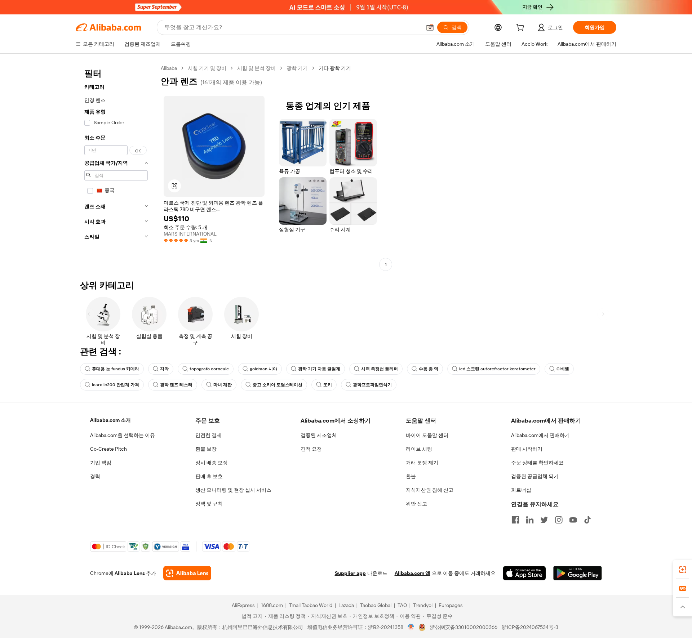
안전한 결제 (208, 435)
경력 (95, 476)
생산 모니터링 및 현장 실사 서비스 (233, 490)
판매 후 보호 (209, 476)
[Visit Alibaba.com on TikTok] (587, 520)
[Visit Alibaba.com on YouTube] (573, 520)
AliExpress (243, 605)
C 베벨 (562, 368)
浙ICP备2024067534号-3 (530, 627)
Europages (451, 605)
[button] (430, 27)
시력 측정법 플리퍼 (379, 368)
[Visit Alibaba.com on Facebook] (515, 520)
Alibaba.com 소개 (110, 420)
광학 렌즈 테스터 (176, 384)
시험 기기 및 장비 (207, 68)
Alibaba (169, 68)
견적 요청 (311, 449)
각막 (164, 368)
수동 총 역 (428, 368)
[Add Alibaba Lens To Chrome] (187, 573)
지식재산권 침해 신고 (429, 490)
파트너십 (521, 490)
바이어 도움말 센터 (427, 435)
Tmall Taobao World (310, 605)
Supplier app (350, 573)
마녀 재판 (222, 384)
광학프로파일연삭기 (372, 384)
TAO (402, 605)
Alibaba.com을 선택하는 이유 (122, 435)
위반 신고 (416, 504)
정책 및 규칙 (209, 504)
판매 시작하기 (526, 449)
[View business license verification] (411, 627)
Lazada (346, 605)
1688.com (272, 605)
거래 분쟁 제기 (422, 462)
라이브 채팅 (419, 449)
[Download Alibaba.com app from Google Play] (577, 573)
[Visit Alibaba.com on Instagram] (558, 520)
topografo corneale (209, 368)
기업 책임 (100, 462)
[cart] (521, 28)
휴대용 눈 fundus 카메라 (115, 368)
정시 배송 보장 (211, 462)
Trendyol (422, 605)
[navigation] (116, 167)
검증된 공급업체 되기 (535, 476)
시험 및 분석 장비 (256, 68)
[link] (682, 569)
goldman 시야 (263, 368)
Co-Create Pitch (108, 449)
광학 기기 (297, 68)
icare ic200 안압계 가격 (115, 384)
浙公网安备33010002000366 (463, 627)
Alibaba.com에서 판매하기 (540, 435)
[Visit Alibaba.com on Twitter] (544, 520)
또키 (327, 384)
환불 (411, 476)
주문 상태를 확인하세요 (537, 462)
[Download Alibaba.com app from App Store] (524, 573)
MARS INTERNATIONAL (190, 234)
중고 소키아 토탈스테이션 (277, 384)
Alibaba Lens (130, 573)
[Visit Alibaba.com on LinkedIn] (529, 520)
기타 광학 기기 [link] (335, 68)
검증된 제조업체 (319, 435)
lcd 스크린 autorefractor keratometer (497, 368)
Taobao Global (375, 605)
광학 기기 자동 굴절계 (319, 368)
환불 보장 (206, 449)
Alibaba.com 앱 (412, 573)
